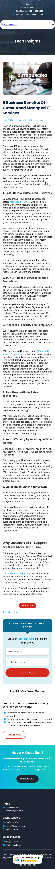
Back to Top (28, 606)
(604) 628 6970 (11, 822)
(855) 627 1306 (11, 841)
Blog (28, 4)
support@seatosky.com (15, 826)
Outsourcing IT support (15, 573)
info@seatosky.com (13, 845)
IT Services (8, 119)
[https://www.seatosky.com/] (9, 24)
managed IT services (20, 201)
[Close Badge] (41, 855)
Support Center (27, 7)
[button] (52, 24)
